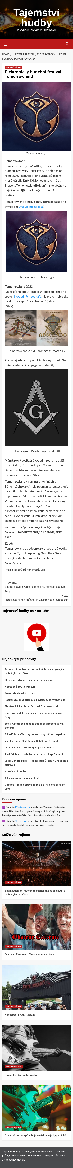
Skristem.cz (21, 820)
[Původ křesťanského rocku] (36, 1048)
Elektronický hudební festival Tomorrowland (31, 706)
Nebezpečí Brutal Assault (20, 686)
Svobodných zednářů (27, 296)
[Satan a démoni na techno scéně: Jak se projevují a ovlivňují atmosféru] (36, 863)
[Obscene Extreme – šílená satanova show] (36, 927)
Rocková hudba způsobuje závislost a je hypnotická (35, 699)
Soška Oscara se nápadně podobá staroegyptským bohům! (34, 725)
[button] (5, 43)
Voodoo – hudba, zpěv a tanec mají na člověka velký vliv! (35, 786)
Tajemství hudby (36, 17)
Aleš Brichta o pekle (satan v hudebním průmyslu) (34, 754)
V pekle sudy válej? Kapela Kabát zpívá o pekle (32, 740)
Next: (37, 598)
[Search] (67, 44)
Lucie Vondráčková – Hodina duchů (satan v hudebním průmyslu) (36, 762)
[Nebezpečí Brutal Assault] (36, 987)
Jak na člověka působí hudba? (22, 777)
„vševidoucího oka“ (31, 206)
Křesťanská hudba (15, 771)
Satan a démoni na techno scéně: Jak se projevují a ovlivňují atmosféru (34, 671)
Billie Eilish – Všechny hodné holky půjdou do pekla (35, 734)
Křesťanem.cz (22, 807)
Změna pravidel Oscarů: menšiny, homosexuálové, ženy (34, 715)
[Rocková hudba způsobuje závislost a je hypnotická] (36, 1108)
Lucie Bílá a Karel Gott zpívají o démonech (29, 747)
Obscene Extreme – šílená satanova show (29, 679)
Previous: (35, 587)
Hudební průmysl (13, 67)
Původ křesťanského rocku (20, 693)
